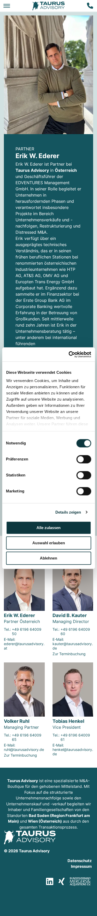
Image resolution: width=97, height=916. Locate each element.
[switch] (83, 459)
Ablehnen (48, 558)
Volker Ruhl (16, 721)
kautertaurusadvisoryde (73, 646)
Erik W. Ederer (19, 615)
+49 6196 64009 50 (26, 631)
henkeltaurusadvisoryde (73, 751)
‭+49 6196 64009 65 (26, 737)
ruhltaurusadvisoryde (24, 749)
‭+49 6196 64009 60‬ (75, 631)
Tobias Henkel (68, 721)
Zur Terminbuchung (69, 654)
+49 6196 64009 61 (75, 737)
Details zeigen (68, 512)
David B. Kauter (70, 615)
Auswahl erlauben (48, 543)
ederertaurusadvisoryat (24, 646)
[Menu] (6, 6)
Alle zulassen (48, 527)
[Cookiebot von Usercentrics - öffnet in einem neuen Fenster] (69, 354)
